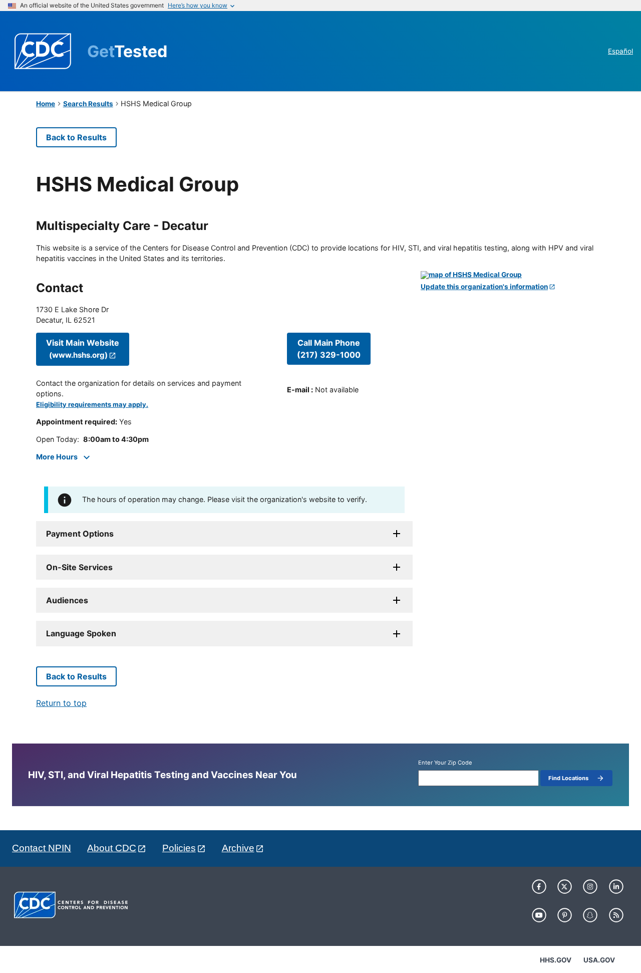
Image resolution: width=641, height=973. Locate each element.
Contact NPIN (41, 848)
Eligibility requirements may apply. (92, 404)
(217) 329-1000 (329, 349)
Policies (179, 848)
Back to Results (76, 137)
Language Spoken (81, 633)
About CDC (111, 848)
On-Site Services (79, 567)
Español (620, 51)
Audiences (67, 600)
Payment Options (80, 534)
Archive (238, 848)
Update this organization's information (484, 287)
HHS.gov (555, 960)
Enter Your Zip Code (445, 763)
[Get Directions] (513, 275)
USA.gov (599, 960)
